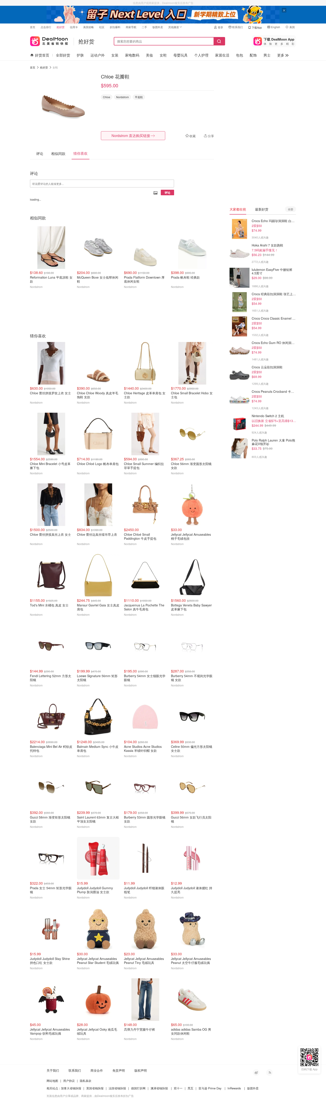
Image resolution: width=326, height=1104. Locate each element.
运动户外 (97, 55)
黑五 (190, 1088)
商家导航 (131, 27)
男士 (267, 55)
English (275, 27)
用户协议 (69, 1081)
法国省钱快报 (117, 1088)
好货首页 (42, 55)
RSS (269, 1072)
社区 (101, 27)
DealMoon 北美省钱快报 (49, 40)
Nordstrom (122, 97)
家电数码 (132, 55)
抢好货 (61, 27)
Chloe (106, 97)
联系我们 (237, 27)
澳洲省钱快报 (159, 1088)
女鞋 (163, 55)
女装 (114, 55)
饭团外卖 (157, 27)
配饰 (253, 55)
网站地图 (52, 1081)
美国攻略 (88, 27)
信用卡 (74, 27)
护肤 (80, 55)
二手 (144, 27)
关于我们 (53, 1070)
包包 (239, 55)
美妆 (149, 55)
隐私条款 (85, 1081)
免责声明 (118, 1070)
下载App (257, 27)
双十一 (178, 1088)
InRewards (234, 1088)
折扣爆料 (115, 27)
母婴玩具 (180, 55)
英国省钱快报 (95, 1088)
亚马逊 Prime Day (210, 1088)
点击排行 (46, 27)
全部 (290, 209)
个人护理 (201, 55)
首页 (32, 27)
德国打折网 (138, 1088)
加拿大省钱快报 (71, 1088)
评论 (167, 192)
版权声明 (140, 1070)
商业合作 (96, 1070)
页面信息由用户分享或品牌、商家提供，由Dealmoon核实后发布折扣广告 (90, 1096)
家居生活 (222, 55)
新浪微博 (256, 1072)
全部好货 (63, 55)
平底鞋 (139, 97)
